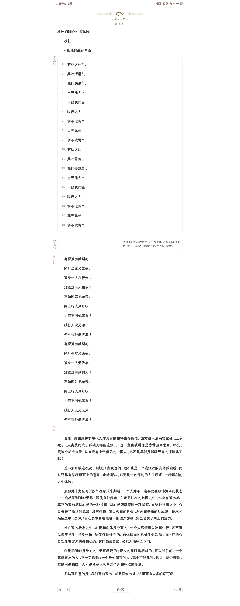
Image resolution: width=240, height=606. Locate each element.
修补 (172, 3)
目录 (165, 3)
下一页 (120, 589)
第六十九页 (120, 19)
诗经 (120, 13)
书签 (158, 3)
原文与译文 (120, 24)
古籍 (70, 3)
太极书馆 (61, 3)
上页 (177, 589)
